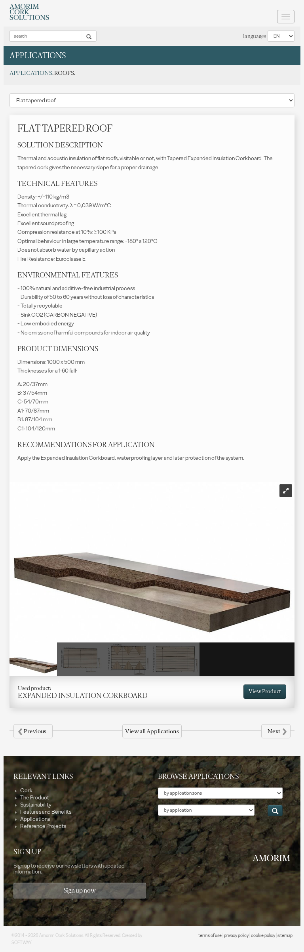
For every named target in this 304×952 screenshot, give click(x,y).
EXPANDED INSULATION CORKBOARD (83, 695)
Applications (34, 819)
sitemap (285, 935)
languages (254, 36)
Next (277, 731)
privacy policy (236, 935)
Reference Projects (42, 826)
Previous (32, 731)
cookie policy (263, 935)
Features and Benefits (45, 812)
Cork (25, 790)
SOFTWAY (21, 942)
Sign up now (80, 890)
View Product (265, 691)
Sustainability (35, 804)
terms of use (210, 935)
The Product (34, 797)
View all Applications (152, 731)
